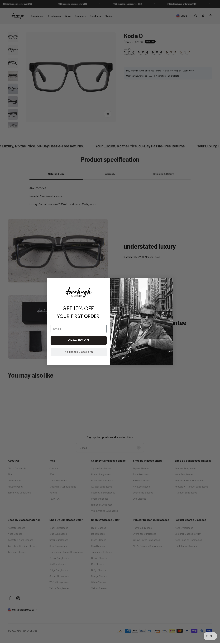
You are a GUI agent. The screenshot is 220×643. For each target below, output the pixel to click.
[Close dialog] (170, 281)
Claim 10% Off (78, 340)
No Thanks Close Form (79, 352)
